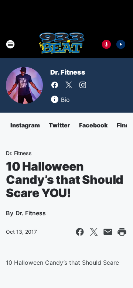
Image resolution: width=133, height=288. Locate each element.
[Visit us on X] (68, 84)
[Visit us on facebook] (54, 84)
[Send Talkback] (106, 44)
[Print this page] (122, 232)
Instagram (25, 125)
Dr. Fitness (67, 72)
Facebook (93, 125)
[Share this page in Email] (108, 232)
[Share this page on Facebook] (80, 232)
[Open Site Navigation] (10, 44)
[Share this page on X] (94, 232)
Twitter (59, 125)
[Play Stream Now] (120, 44)
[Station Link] (61, 44)
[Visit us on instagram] (82, 84)
